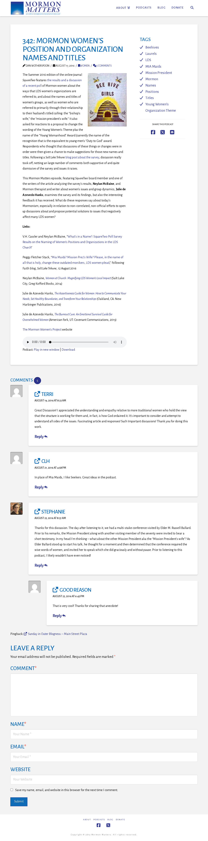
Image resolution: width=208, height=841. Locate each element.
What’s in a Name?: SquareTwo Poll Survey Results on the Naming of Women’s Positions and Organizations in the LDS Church (72, 242)
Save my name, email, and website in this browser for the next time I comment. (66, 790)
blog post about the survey (82, 157)
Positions (152, 92)
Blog (110, 820)
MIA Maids (153, 66)
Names (150, 85)
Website (20, 769)
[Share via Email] (172, 132)
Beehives (152, 47)
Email (18, 746)
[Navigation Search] (192, 8)
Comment (23, 668)
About (87, 820)
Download (68, 349)
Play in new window (46, 349)
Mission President (158, 73)
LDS (148, 60)
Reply (39, 437)
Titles (149, 98)
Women (85, 65)
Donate (120, 820)
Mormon (151, 79)
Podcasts (99, 820)
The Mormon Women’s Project (42, 329)
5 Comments (104, 65)
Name (18, 724)
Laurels (151, 54)
